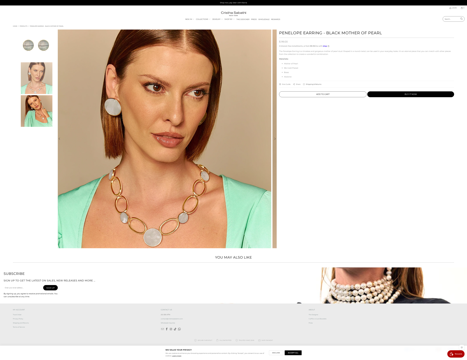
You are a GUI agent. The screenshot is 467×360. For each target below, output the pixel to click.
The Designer (313, 315)
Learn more (176, 356)
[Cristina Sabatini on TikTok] (175, 329)
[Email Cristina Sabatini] (162, 329)
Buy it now (411, 94)
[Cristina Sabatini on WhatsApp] (179, 329)
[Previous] (60, 139)
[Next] (275, 139)
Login (454, 8)
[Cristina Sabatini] (233, 14)
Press (311, 323)
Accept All (293, 353)
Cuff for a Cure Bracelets (317, 319)
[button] (189, 19)
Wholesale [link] (263, 19)
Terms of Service (19, 327)
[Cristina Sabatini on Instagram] (171, 329)
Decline (276, 353)
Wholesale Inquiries (168, 323)
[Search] (461, 19)
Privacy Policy (18, 319)
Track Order (17, 315)
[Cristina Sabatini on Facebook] (167, 329)
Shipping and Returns (21, 323)
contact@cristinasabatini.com (172, 319)
